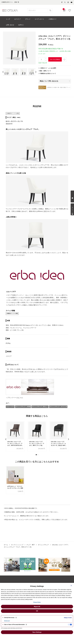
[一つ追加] (46, 58)
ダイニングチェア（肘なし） (40, 406)
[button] (36, 454)
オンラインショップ (17, 544)
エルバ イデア (10, 406)
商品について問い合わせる (49, 81)
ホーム (6, 544)
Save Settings (37, 632)
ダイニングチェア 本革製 (23, 406)
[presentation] (3, 72)
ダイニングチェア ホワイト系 (58, 406)
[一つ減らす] (46, 60)
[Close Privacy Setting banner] (71, 585)
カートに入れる (55, 59)
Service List (7, 620)
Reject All (37, 606)
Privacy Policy (37, 602)
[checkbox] (70, 624)
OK (37, 611)
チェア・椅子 (31, 544)
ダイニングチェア (43, 544)
